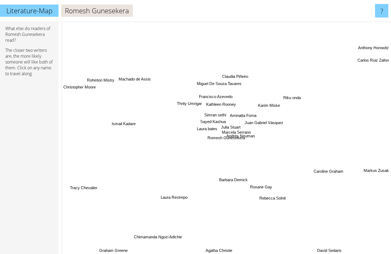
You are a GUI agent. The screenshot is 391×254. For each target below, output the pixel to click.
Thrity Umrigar (189, 103)
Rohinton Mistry (100, 80)
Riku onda (292, 97)
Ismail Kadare (124, 123)
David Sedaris (329, 250)
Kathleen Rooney (221, 104)
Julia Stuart (231, 127)
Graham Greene (114, 250)
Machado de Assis (134, 80)
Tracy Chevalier (84, 187)
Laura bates (207, 128)
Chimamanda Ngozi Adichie (158, 236)
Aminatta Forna (243, 115)
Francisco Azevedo (215, 96)
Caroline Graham (328, 171)
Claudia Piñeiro (235, 76)
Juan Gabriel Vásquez (264, 122)
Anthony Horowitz (373, 47)
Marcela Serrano (236, 132)
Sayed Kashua (213, 121)
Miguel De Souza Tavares (219, 83)
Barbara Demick (231, 180)
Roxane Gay (261, 186)
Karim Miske (269, 105)
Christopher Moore (79, 87)
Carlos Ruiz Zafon (373, 59)
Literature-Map (29, 10)
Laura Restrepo (174, 197)
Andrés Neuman (241, 136)
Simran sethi (215, 114)
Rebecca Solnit (273, 198)
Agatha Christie (219, 250)
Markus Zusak (376, 170)
